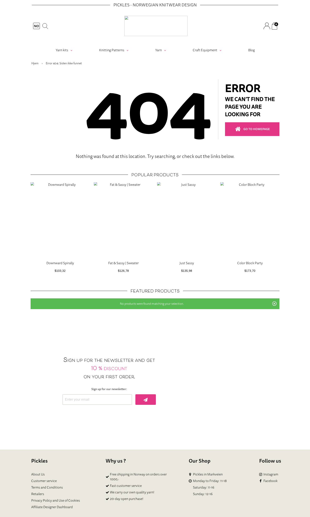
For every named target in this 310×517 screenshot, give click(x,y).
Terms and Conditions (47, 487)
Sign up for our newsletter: (109, 389)
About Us (38, 474)
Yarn (158, 50)
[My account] (267, 26)
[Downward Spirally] (60, 219)
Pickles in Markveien (208, 474)
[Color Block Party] (249, 219)
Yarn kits (62, 50)
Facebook (270, 480)
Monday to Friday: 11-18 (210, 480)
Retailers (37, 494)
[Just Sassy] (186, 219)
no (36, 26)
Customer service (44, 480)
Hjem (35, 63)
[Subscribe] (145, 399)
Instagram (270, 474)
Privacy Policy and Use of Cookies (55, 500)
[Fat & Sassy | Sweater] (123, 219)
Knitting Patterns (111, 50)
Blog (251, 50)
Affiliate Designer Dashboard (52, 507)
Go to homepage (256, 129)
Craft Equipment (205, 50)
